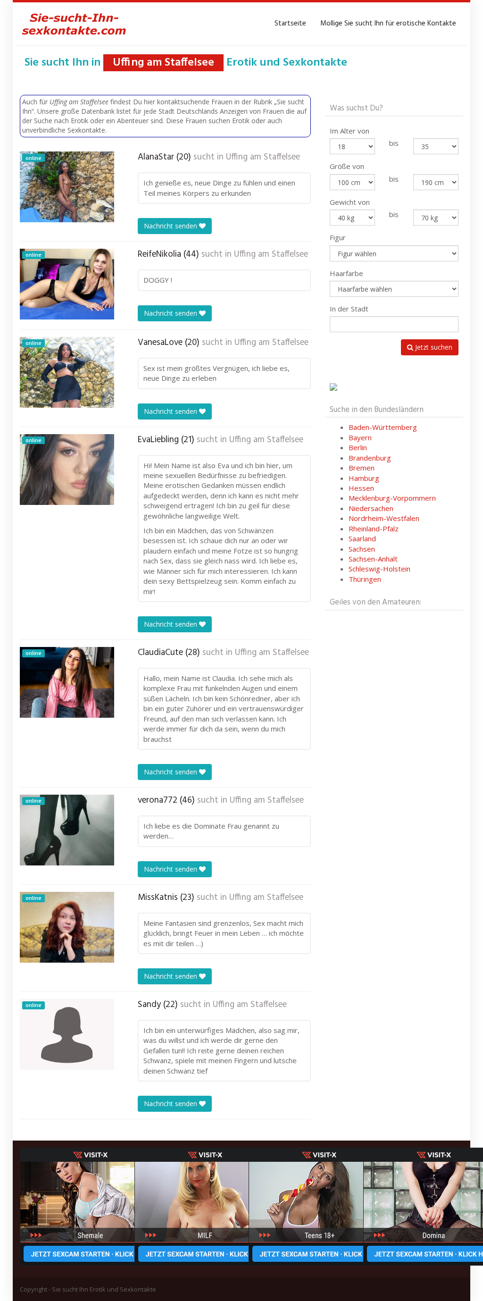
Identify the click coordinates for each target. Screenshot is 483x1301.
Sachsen (362, 549)
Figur (338, 237)
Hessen (361, 488)
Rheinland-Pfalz (374, 528)
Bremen (362, 467)
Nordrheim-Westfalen (384, 518)
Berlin (358, 447)
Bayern (360, 437)
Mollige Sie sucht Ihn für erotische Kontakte (388, 23)
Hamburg (364, 478)
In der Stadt (349, 308)
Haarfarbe (346, 273)
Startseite (290, 23)
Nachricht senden (171, 225)
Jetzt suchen (432, 347)
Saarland (362, 538)
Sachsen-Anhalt (373, 558)
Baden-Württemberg (383, 427)
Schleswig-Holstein (379, 568)
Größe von (347, 166)
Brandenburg (370, 457)
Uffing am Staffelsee (263, 157)
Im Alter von (349, 130)
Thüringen (365, 579)
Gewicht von (350, 202)
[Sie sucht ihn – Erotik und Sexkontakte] (74, 23)
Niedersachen (371, 508)
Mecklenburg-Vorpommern (392, 498)
